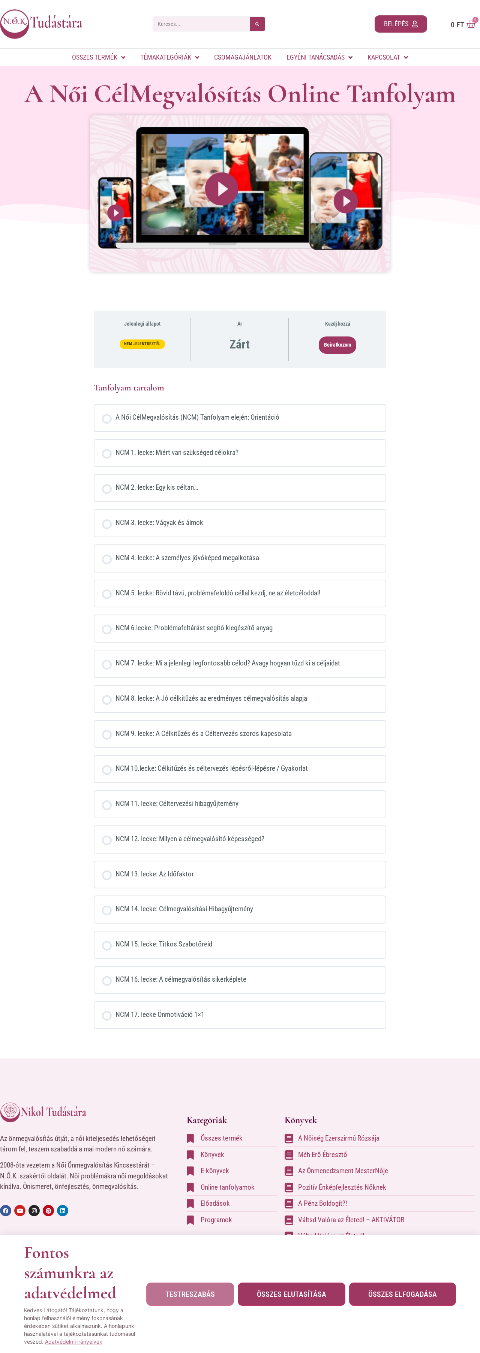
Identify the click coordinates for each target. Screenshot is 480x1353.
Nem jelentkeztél (142, 343)
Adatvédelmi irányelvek (73, 1341)
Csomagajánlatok (243, 57)
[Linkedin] (62, 1210)
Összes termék (94, 57)
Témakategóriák (165, 57)
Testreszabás (190, 1294)
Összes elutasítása (291, 1294)
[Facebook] (5, 1210)
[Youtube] (20, 1210)
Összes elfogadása (402, 1294)
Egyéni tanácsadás (315, 57)
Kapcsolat (384, 57)
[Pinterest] (48, 1210)
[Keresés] (257, 24)
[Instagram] (34, 1210)
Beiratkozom (337, 345)
